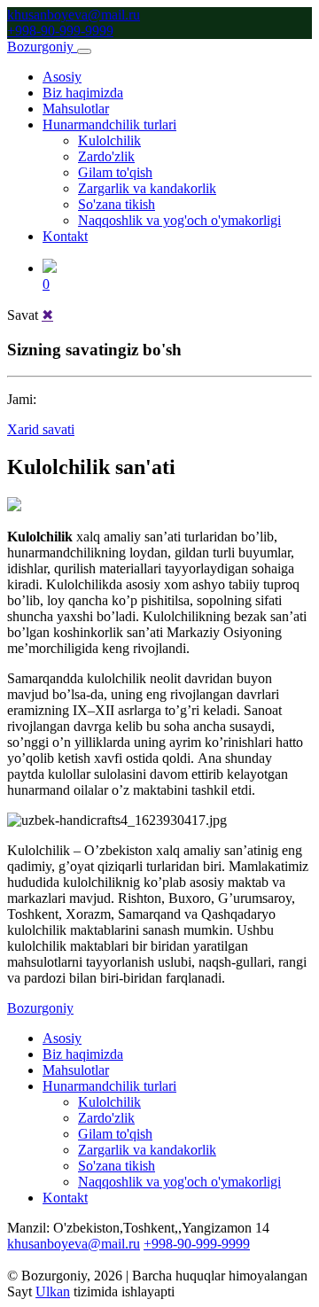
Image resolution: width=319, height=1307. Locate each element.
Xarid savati (40, 429)
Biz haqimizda (83, 92)
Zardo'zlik (106, 156)
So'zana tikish (116, 204)
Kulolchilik (109, 140)
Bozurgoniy (40, 1007)
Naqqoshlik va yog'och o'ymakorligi (179, 220)
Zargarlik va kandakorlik (147, 188)
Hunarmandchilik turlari (109, 124)
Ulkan (52, 1291)
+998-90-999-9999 (60, 30)
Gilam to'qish (115, 172)
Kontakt (65, 236)
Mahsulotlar (76, 108)
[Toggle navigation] (84, 51)
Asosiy (62, 76)
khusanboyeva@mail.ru (73, 14)
